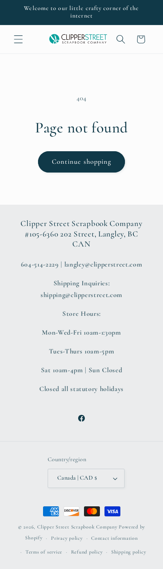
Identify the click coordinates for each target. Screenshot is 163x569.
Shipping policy (128, 552)
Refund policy (87, 552)
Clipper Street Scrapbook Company (77, 527)
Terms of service (43, 552)
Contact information (114, 538)
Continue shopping (82, 161)
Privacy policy (67, 538)
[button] (18, 39)
